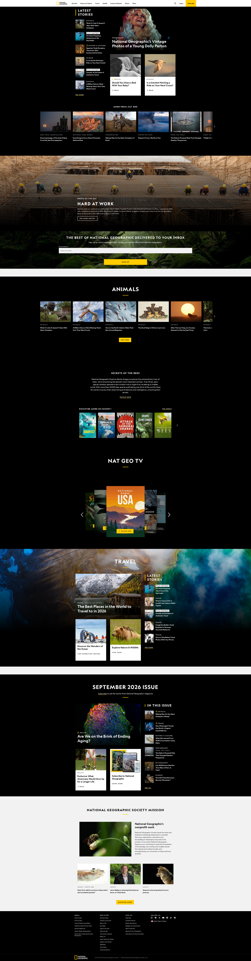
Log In (181, 3)
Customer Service (130, 920)
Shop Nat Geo (104, 931)
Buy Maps (102, 926)
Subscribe (102, 694)
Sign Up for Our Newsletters (133, 931)
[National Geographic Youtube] (163, 917)
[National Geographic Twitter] (159, 917)
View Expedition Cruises (88, 654)
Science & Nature (116, 3)
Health (105, 3)
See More (79, 95)
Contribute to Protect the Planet (135, 934)
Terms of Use (78, 918)
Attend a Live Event (105, 920)
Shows (127, 3)
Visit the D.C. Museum (106, 934)
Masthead (102, 944)
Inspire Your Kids (104, 928)
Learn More (117, 783)
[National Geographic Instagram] (152, 917)
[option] (55, 126)
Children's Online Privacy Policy (83, 926)
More (134, 3)
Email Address (63, 246)
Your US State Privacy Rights (82, 923)
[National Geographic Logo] (81, 959)
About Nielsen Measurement (83, 931)
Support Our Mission (105, 942)
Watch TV (102, 936)
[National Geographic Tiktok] (171, 917)
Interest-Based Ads (80, 928)
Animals (74, 3)
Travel (97, 3)
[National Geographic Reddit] (175, 917)
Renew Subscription (131, 923)
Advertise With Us (105, 950)
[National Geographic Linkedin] (167, 917)
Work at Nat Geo (130, 928)
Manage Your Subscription (133, 926)
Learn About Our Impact (107, 939)
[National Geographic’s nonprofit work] (125, 839)
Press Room (103, 947)
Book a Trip (103, 923)
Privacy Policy (78, 920)
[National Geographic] (62, 3)
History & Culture (86, 3)
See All (148, 788)
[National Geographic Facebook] (155, 917)
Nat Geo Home (104, 918)
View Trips (117, 652)
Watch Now (125, 397)
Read (116, 90)
